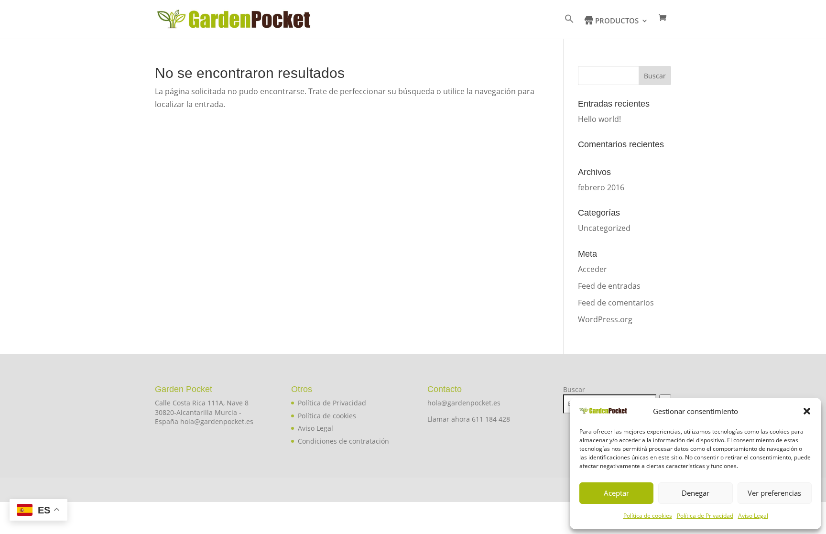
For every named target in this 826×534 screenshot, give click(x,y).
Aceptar (616, 493)
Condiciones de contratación (343, 441)
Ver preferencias (774, 493)
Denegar (695, 493)
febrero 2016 (601, 187)
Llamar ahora (449, 419)
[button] (807, 411)
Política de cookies (647, 516)
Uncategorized (604, 228)
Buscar (574, 389)
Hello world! (599, 119)
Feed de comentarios (616, 302)
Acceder (592, 269)
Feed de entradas (609, 286)
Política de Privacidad (705, 516)
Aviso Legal (753, 516)
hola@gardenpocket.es (463, 402)
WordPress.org (605, 319)
